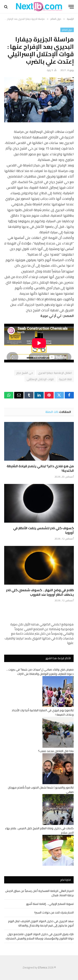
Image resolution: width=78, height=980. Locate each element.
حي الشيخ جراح (24, 372)
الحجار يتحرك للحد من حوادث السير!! (54, 912)
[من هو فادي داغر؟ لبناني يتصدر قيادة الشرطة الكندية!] (39, 441)
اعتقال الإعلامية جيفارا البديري (55, 372)
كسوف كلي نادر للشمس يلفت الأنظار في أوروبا (43, 530)
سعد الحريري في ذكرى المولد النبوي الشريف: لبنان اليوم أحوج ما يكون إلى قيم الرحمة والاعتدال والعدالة (41, 923)
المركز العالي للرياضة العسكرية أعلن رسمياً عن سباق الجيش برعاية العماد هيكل (39, 893)
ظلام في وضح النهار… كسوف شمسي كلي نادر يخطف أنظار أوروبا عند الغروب (40, 592)
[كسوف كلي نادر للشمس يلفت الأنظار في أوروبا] (39, 503)
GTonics (42, 967)
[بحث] (6, 6)
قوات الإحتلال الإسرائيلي (40, 379)
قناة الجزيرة (65, 379)
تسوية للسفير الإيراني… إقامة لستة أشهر (50, 903)
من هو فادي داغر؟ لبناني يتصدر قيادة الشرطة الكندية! (40, 468)
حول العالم (67, 30)
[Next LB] (39, 6)
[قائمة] (71, 6)
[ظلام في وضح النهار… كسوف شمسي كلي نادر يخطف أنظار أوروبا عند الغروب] (39, 565)
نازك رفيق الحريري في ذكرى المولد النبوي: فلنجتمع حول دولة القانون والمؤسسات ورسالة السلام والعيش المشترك (40, 936)
